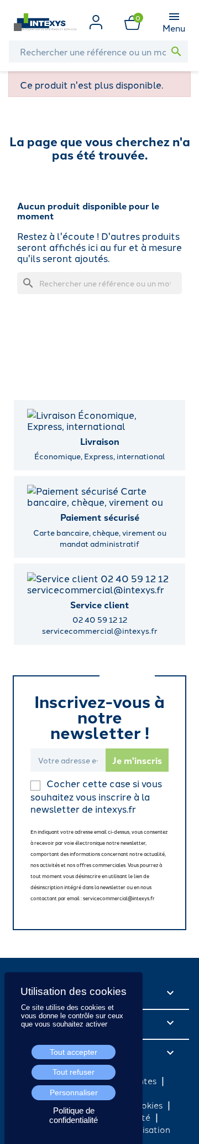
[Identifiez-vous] (96, 20)
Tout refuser (74, 1072)
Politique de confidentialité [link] (73, 1115)
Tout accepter (73, 1052)
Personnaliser (74, 1092)
